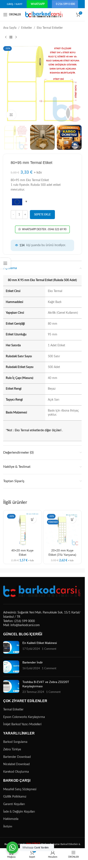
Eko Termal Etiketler (50, 27)
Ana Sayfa (9, 27)
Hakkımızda (10, 819)
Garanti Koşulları (14, 804)
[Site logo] (44, 14)
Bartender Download (17, 757)
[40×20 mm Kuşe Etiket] (23, 529)
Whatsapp (38, 4)
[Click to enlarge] (11, 115)
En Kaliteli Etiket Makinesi (39, 643)
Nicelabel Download (16, 764)
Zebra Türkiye (12, 749)
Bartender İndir (32, 662)
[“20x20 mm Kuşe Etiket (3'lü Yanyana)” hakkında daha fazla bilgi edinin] (72, 519)
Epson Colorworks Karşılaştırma (24, 717)
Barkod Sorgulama (15, 741)
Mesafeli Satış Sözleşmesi (19, 789)
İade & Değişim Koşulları (19, 811)
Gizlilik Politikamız (14, 796)
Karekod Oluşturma (16, 771)
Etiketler (26, 27)
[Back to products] (10, 37)
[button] (32, 519)
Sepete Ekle (42, 214)
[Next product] (16, 37)
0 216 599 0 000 (65, 4)
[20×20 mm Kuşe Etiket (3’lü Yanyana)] (62, 529)
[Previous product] (5, 37)
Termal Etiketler (13, 709)
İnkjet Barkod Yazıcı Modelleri (22, 724)
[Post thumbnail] (11, 647)
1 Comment (49, 649)
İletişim (7, 826)
